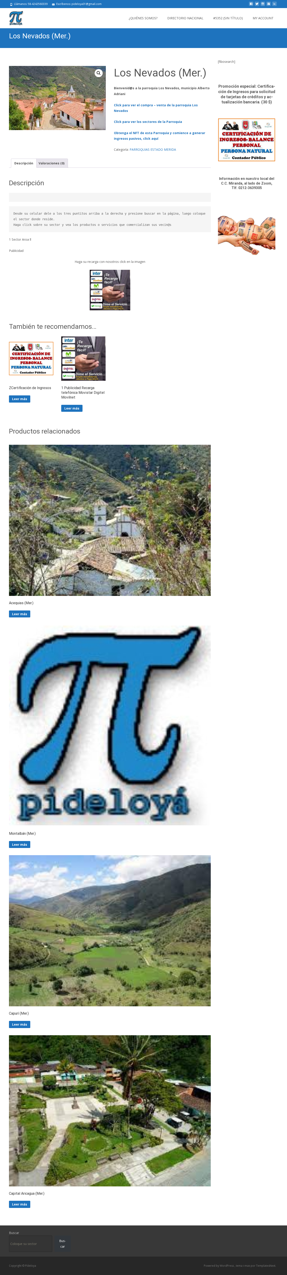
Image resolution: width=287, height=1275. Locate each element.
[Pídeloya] (13, 17)
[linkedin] (274, 5)
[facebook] (251, 5)
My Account (263, 18)
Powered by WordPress (219, 1266)
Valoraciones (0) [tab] (52, 163)
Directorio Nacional (185, 18)
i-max (247, 1266)
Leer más (19, 399)
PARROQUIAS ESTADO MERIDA (153, 149)
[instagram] (263, 5)
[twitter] (257, 5)
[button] (99, 73)
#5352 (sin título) (228, 18)
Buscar (14, 1233)
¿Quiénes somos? (143, 18)
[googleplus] (268, 5)
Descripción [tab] (23, 163)
